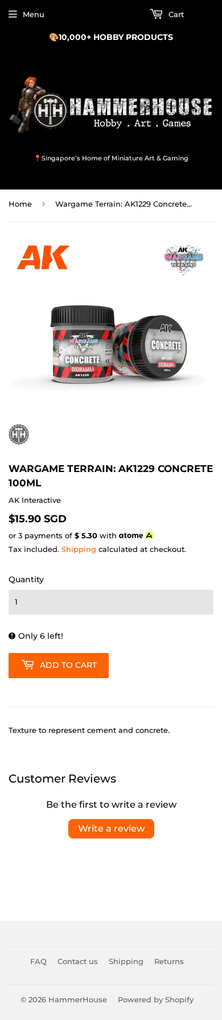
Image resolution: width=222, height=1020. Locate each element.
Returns (169, 961)
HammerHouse (77, 999)
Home (20, 203)
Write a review (111, 828)
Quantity (26, 579)
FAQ (38, 961)
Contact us (77, 961)
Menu (33, 14)
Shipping (78, 549)
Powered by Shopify (156, 999)
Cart (175, 14)
